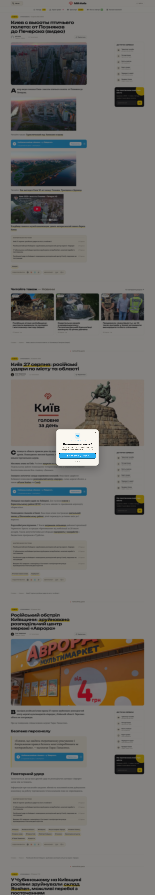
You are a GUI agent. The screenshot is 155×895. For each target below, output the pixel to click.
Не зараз (77, 461)
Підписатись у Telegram (79, 456)
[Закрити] (95, 432)
